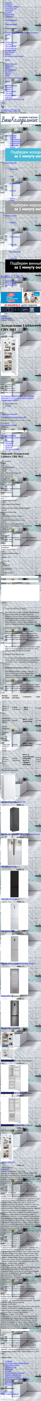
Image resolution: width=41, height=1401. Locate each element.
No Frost (8, 44)
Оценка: (4, 603)
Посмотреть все (11, 42)
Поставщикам (10, 1383)
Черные (8, 54)
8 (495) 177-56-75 (10, 110)
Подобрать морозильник (14, 77)
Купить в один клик (8, 435)
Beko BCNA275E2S (8, 1060)
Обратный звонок (7, 128)
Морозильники (11, 24)
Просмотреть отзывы (9, 425)
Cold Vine (8, 97)
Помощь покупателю (13, 1375)
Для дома (8, 93)
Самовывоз (9, 16)
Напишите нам (10, 8)
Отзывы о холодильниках (14, 1373)
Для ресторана (10, 91)
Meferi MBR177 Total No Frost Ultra (14, 1092)
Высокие (16, 398)
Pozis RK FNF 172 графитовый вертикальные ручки (20, 834)
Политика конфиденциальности (17, 1379)
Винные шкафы (11, 28)
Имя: (3, 575)
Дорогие (14, 396)
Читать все (5, 1169)
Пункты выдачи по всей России (17, 1363)
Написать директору (7, 1399)
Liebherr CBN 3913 (8, 1162)
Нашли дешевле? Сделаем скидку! (14, 437)
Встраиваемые (10, 50)
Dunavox (8, 87)
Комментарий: (7, 583)
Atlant (7, 75)
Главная (8, 3)
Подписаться (6, 1332)
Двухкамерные (10, 46)
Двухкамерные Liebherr (9, 400)
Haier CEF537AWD (8, 931)
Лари (7, 68)
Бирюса (8, 74)
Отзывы (8, 12)
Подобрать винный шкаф (14, 99)
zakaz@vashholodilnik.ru (9, 1394)
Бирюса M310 (6, 996)
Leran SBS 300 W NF (8, 866)
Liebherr (8, 89)
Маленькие (9, 66)
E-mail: (3, 579)
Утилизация (9, 14)
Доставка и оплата (12, 7)
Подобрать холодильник (14, 56)
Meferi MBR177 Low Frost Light (12, 1125)
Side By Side (9, 52)
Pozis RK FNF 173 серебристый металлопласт (18, 963)
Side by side (14, 145)
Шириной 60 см (7, 398)
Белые (20, 396)
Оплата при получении (9, 414)
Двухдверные (6, 396)
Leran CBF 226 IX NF (9, 899)
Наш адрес (9, 10)
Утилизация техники (13, 1377)
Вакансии (9, 1385)
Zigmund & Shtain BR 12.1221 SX (13, 802)
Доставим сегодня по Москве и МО (13, 417)
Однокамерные (11, 48)
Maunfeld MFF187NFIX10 (10, 1028)
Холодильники (11, 20)
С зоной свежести (27, 398)
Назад (7, 38)
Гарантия (8, 5)
